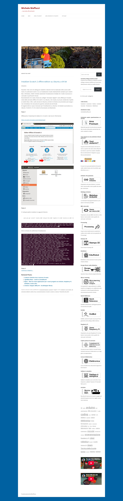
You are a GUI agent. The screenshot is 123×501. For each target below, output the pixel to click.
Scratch (48, 291)
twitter (98, 451)
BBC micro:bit (92, 411)
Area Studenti (38, 16)
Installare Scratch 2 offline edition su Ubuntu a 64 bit (44, 81)
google (90, 423)
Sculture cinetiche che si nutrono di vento (36, 277)
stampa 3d (84, 445)
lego (90, 428)
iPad (91, 426)
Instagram (89, 103)
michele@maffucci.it (86, 112)
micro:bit (90, 431)
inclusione (94, 423)
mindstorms (97, 431)
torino (83, 451)
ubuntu (57, 291)
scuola (95, 442)
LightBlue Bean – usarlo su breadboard (35, 279)
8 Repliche (23, 86)
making (98, 428)
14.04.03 (63, 289)
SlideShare (95, 105)
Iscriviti (98, 89)
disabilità (88, 417)
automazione (84, 411)
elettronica (85, 420)
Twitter (94, 103)
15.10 (66, 289)
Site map (64, 16)
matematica (84, 431)
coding (32, 291)
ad (72, 289)
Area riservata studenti (51, 16)
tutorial (51, 289)
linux (35, 291)
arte (96, 408)
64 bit (69, 289)
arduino (90, 407)
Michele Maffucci (30, 8)
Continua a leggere (27, 270)
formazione (84, 424)
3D (81, 408)
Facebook (83, 103)
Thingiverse (89, 105)
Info (29, 16)
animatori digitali (25, 291)
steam (90, 445)
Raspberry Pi (85, 438)
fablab (92, 421)
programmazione (44, 289)
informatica (84, 426)
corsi (90, 414)
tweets (92, 451)
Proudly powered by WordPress (28, 494)
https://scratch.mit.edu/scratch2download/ (33, 120)
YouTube (83, 105)
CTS (97, 415)
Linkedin (99, 103)
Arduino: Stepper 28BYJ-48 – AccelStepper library (38, 285)
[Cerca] (99, 74)
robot (92, 438)
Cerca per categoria (87, 96)
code (99, 411)
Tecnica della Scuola (88, 448)
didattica (83, 417)
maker (93, 428)
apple (84, 408)
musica (82, 434)
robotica (85, 441)
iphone (94, 426)
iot (88, 426)
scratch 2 (52, 291)
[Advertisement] (61, 31)
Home (22, 16)
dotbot (93, 417)
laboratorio (84, 428)
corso (93, 414)
